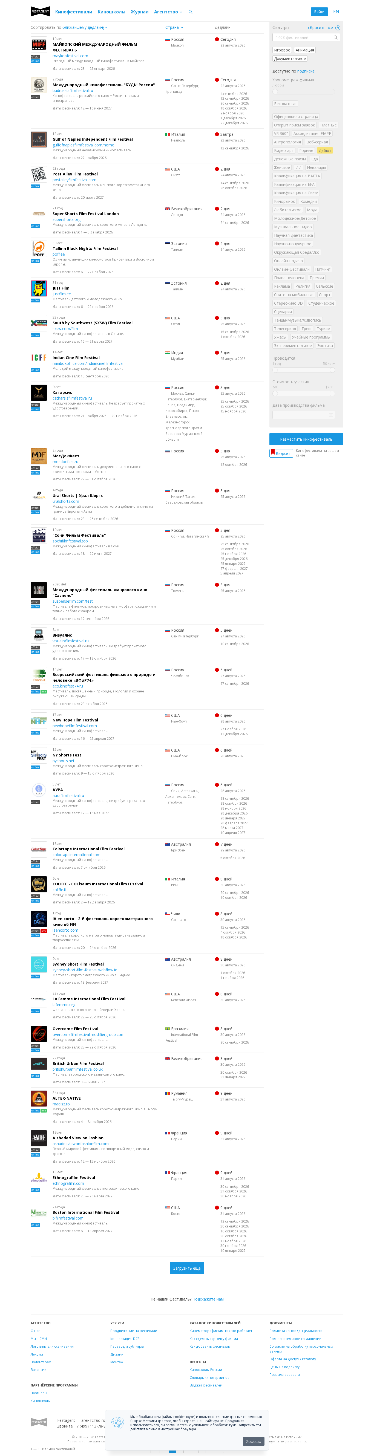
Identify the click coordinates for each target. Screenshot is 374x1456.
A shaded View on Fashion (78, 1137)
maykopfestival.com (70, 55)
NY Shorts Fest (67, 755)
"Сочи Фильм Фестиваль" (79, 535)
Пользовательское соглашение (295, 1338)
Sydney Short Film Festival (78, 964)
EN (336, 12)
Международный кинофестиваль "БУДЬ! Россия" (104, 84)
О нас (35, 1330)
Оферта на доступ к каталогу (292, 1359)
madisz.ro (61, 1104)
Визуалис (62, 635)
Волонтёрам (41, 1362)
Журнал (140, 12)
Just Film (61, 288)
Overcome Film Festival (75, 1028)
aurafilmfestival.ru (68, 795)
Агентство (166, 12)
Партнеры (39, 1393)
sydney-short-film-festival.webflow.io (85, 969)
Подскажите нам (208, 1299)
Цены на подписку (284, 1367)
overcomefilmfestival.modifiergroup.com (89, 1034)
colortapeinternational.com (76, 854)
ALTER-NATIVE (67, 1098)
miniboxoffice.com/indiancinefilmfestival (88, 363)
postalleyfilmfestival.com (74, 179)
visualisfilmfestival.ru (71, 640)
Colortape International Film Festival (89, 848)
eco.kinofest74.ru (68, 686)
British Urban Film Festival (78, 1063)
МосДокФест (66, 455)
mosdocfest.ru (65, 461)
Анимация (305, 50)
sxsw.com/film (65, 328)
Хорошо (253, 1441)
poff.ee (59, 254)
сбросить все (321, 27)
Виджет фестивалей (206, 1385)
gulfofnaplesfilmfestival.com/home (83, 145)
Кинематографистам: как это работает (221, 1330)
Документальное (290, 58)
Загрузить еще (187, 1268)
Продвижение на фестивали (133, 1330)
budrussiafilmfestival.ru (73, 90)
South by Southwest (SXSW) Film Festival (93, 322)
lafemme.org (64, 1004)
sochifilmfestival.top (70, 541)
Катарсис (62, 392)
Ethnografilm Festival (74, 1177)
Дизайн (116, 1354)
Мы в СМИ (39, 1338)
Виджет (283, 453)
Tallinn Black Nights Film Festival (85, 248)
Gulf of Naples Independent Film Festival (93, 139)
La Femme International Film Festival (89, 998)
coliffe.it (59, 889)
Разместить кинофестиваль (306, 439)
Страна (172, 27)
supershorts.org (66, 219)
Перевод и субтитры (127, 1346)
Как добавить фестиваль (210, 1346)
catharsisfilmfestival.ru (72, 398)
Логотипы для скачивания (52, 1346)
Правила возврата (284, 1374)
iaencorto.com (65, 930)
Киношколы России (206, 1369)
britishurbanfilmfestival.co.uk (78, 1069)
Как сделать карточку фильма (214, 1338)
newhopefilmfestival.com (75, 725)
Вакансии (39, 1369)
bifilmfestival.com (68, 1218)
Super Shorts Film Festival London (86, 213)
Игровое (282, 50)
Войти (319, 11)
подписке (306, 71)
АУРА (58, 789)
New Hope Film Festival (75, 720)
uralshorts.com (66, 501)
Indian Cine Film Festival (76, 357)
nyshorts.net (63, 760)
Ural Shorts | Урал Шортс (78, 495)
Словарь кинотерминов (209, 1377)
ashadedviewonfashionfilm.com (81, 1143)
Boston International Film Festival (86, 1212)
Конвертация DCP (125, 1338)
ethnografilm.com (68, 1183)
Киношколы (111, 12)
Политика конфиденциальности (296, 1330)
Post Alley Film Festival (75, 174)
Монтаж (116, 1362)
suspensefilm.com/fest (73, 601)
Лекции (37, 1354)
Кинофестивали (73, 12)
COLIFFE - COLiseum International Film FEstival (98, 883)
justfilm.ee (62, 293)
